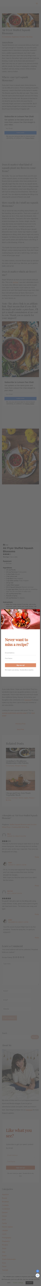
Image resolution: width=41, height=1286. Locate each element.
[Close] (37, 612)
